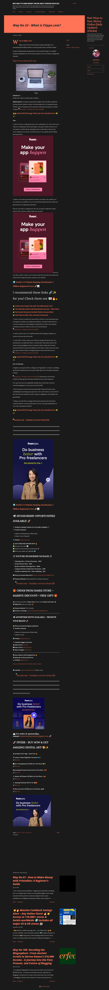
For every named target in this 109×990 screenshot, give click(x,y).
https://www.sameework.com (24, 61)
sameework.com (25, 540)
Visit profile (96, 62)
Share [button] (67, 40)
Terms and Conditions (40, 11)
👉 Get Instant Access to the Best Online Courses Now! (33, 312)
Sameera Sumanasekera (28, 670)
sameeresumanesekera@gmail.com (43, 575)
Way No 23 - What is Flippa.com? (73, 47)
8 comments (20, 981)
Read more (52, 902)
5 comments (20, 902)
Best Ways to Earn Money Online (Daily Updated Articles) (36, 3)
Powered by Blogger (45, 986)
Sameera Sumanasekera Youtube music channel (27, 664)
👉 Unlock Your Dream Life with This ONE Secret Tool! (33, 306)
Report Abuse (90, 74)
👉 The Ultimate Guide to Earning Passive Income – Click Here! (36, 309)
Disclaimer (60, 11)
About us (21, 11)
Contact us (29, 11)
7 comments (20, 941)
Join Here (26, 645)
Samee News (24, 660)
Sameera (96, 60)
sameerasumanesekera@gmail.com (37, 610)
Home (14, 11)
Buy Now (17, 760)
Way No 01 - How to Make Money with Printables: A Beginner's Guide (33, 881)
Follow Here (28, 650)
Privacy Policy (52, 11)
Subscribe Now (27, 647)
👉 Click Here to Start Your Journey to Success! (30, 315)
